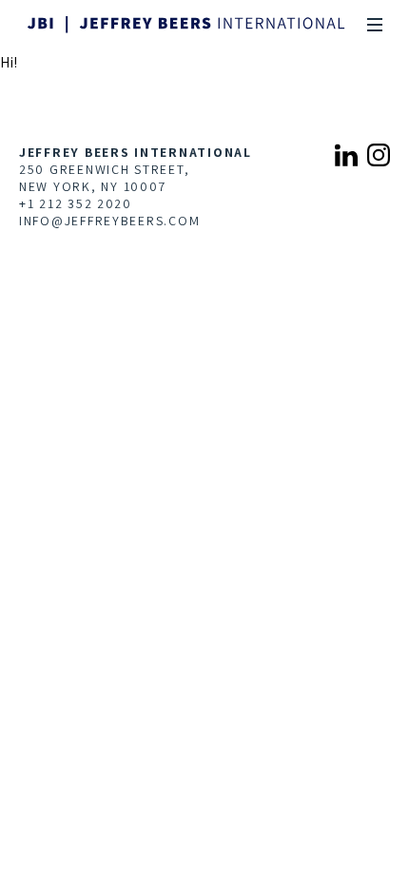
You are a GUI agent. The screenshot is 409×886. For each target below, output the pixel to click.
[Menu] (375, 25)
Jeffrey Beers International (135, 152)
